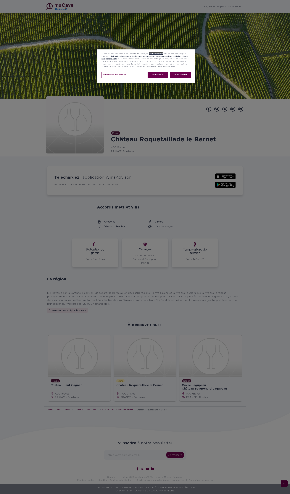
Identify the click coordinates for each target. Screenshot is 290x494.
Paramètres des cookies (114, 75)
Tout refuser (158, 75)
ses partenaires (156, 54)
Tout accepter (180, 75)
